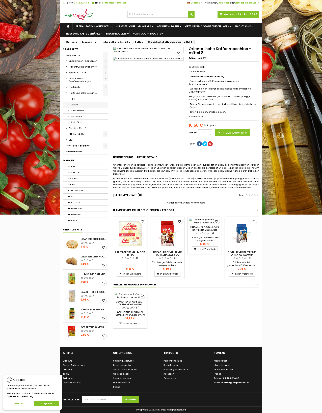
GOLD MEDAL (75, 202)
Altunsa (72, 184)
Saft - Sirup (77, 122)
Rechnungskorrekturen (176, 369)
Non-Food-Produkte (147, 33)
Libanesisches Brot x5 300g (94, 239)
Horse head (74, 214)
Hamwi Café (75, 208)
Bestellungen (171, 365)
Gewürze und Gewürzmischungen (207, 26)
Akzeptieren (46, 403)
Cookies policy (121, 373)
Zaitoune (68, 378)
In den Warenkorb (232, 133)
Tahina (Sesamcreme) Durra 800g (94, 309)
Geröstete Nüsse (72, 382)
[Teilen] (199, 143)
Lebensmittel (73, 55)
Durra (71, 196)
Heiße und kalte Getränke (83, 33)
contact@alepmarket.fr (115, 2)
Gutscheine (170, 378)
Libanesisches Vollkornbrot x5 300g (94, 256)
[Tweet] (204, 143)
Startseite (70, 49)
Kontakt (220, 353)
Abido (71, 166)
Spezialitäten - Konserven (93, 26)
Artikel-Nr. (195, 58)
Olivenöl (67, 369)
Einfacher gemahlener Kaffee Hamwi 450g (204, 229)
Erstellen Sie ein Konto (247, 2)
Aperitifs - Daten (168, 26)
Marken (68, 160)
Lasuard (72, 220)
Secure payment (122, 378)
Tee (73, 98)
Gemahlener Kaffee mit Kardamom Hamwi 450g (130, 304)
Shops (116, 387)
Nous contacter (121, 382)
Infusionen (76, 116)
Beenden (19, 403)
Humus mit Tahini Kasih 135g (94, 274)
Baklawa (67, 360)
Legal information (122, 365)
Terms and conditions (125, 369)
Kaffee (74, 104)
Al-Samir (73, 178)
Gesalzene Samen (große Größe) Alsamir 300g (94, 327)
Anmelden (224, 2)
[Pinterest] (210, 143)
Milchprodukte (116, 33)
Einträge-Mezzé (77, 128)
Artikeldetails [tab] (147, 157)
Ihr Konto (171, 353)
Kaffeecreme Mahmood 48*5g (130, 253)
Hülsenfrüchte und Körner (133, 26)
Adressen (169, 373)
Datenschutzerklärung (20, 396)
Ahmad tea (74, 172)
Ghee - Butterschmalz (75, 365)
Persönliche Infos (173, 360)
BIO (71, 139)
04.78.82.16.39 (81, 2)
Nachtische (243, 26)
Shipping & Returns (123, 360)
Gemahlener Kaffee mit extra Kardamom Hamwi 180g (241, 254)
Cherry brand (75, 190)
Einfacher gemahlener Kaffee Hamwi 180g (167, 253)
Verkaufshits (72, 229)
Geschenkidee (74, 151)
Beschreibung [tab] (123, 157)
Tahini (66, 373)
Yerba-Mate (77, 110)
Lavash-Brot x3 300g (94, 292)
